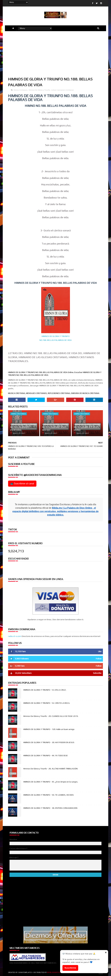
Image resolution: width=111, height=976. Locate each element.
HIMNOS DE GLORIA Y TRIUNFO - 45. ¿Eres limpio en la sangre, (50, 782)
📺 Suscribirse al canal (22, 483)
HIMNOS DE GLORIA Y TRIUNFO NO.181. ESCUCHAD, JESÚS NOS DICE (55, 427)
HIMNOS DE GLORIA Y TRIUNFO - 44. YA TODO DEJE (45, 755)
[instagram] (101, 3)
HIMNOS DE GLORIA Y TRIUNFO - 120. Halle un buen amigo (48, 729)
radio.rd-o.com (14, 636)
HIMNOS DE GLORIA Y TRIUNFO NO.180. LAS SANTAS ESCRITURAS (23, 427)
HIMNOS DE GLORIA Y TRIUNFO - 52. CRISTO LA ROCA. (46, 703)
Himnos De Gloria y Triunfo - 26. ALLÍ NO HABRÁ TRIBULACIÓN (50, 768)
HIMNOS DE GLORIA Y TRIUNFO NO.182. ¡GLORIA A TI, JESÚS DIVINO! (87, 427)
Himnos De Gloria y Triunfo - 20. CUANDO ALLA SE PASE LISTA (50, 716)
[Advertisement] (55, 53)
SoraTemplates (25, 972)
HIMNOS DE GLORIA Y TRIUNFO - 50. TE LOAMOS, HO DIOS (48, 795)
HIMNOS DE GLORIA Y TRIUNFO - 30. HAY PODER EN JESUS (48, 742)
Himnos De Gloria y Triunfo (39, 90)
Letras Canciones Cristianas (62, 90)
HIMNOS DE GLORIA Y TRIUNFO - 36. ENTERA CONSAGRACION (50, 808)
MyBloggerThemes (55, 972)
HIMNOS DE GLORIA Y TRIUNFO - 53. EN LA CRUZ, (44, 690)
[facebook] (92, 3)
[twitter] (97, 3)
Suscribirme (70, 968)
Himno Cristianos (20, 90)
